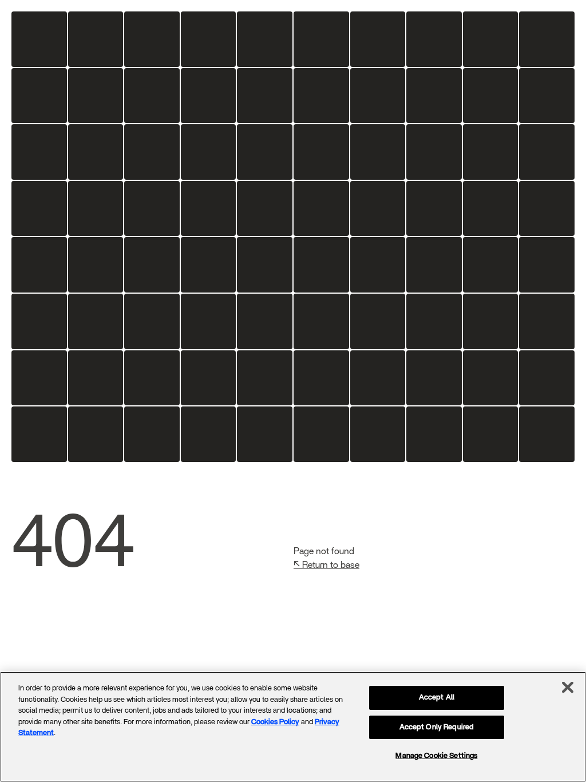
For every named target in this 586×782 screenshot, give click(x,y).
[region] (293, 727)
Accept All (436, 697)
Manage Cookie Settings (436, 756)
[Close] (567, 687)
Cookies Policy (275, 722)
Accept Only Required (436, 727)
